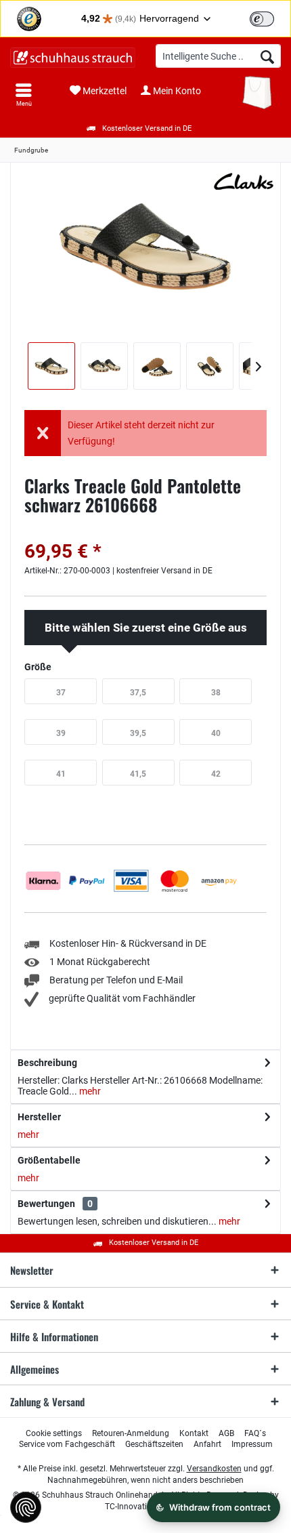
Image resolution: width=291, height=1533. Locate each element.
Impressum (252, 1444)
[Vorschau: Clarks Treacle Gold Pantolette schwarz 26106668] (51, 366)
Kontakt (193, 1433)
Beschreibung (47, 1062)
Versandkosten (214, 1468)
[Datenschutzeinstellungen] (25, 1507)
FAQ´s (255, 1433)
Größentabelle (49, 1160)
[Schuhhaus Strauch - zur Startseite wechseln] (72, 57)
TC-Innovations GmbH (145, 1506)
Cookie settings (54, 1433)
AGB (226, 1433)
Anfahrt (207, 1444)
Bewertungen (46, 1203)
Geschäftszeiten (154, 1444)
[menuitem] (23, 95)
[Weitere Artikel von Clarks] (243, 181)
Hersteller (39, 1116)
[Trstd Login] (270, 17)
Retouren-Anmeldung (130, 1433)
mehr (89, 1091)
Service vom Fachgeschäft (67, 1444)
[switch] (262, 19)
